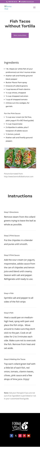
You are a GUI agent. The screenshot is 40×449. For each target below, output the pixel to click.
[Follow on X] (15, 435)
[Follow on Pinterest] (24, 435)
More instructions (20, 35)
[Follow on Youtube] (28, 435)
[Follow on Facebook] (11, 435)
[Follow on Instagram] (20, 435)
